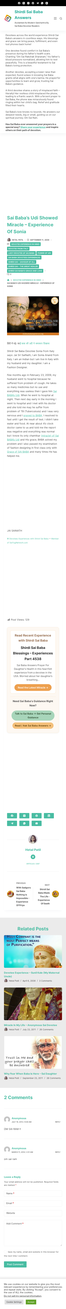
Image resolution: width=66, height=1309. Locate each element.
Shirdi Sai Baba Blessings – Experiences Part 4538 (33, 653)
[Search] (61, 18)
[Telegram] (37, 3)
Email (10, 1203)
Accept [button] (31, 1302)
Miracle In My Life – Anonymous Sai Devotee (30, 1025)
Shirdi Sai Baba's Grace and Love (25, 271)
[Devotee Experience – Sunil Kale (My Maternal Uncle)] (33, 951)
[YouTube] (47, 3)
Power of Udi (44, 253)
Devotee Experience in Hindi (25, 244)
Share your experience (33, 127)
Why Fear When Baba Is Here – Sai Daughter (30, 1073)
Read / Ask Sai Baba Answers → (33, 725)
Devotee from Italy (18, 248)
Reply (57, 1122)
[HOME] (8, 280)
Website (10, 1213)
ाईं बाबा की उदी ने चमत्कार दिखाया (35, 343)
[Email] (37, 823)
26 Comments (46, 1029)
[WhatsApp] (42, 3)
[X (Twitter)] (24, 3)
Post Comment (15, 1264)
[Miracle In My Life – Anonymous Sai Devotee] (33, 1004)
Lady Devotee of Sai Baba (21, 253)
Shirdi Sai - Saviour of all (21, 262)
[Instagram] (28, 3)
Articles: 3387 (33, 864)
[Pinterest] (33, 3)
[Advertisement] (33, 168)
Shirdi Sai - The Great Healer (23, 266)
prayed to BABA (32, 415)
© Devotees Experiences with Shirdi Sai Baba (28, 539)
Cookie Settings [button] (14, 1302)
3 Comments (45, 980)
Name (10, 1193)
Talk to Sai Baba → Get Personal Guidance (33, 715)
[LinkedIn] (49, 815)
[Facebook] (19, 3)
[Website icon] (33, 857)
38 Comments (54, 1078)
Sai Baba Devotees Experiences (24, 257)
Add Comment (14, 1223)
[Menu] (55, 18)
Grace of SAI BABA (18, 451)
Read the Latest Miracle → (33, 687)
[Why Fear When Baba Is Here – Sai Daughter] (33, 1052)
